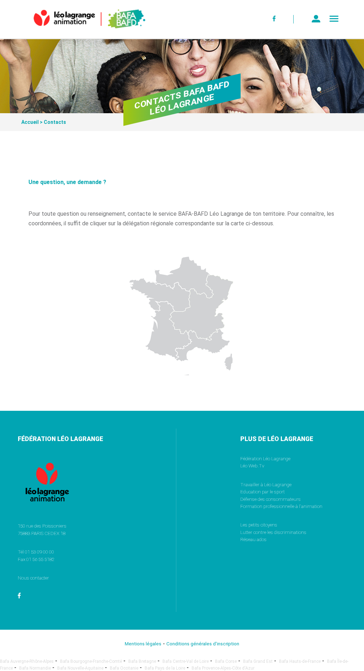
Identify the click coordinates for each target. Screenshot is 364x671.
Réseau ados (253, 539)
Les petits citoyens (258, 525)
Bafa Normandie (35, 668)
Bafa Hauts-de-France (300, 661)
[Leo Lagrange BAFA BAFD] (77, 33)
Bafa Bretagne (142, 661)
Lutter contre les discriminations (273, 532)
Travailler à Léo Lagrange (265, 484)
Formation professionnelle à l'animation (281, 506)
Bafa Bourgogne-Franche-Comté (91, 661)
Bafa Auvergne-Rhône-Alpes (27, 661)
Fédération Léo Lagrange (265, 458)
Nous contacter (33, 578)
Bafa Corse (226, 661)
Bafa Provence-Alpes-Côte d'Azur (223, 668)
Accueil (30, 122)
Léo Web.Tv (252, 465)
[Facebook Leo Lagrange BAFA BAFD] (274, 19)
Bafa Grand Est (258, 661)
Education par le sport (262, 491)
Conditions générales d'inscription (202, 643)
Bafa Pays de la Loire (165, 668)
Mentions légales (143, 643)
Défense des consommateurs (270, 499)
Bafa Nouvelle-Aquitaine (80, 668)
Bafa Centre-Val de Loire (185, 661)
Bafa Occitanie (124, 668)
